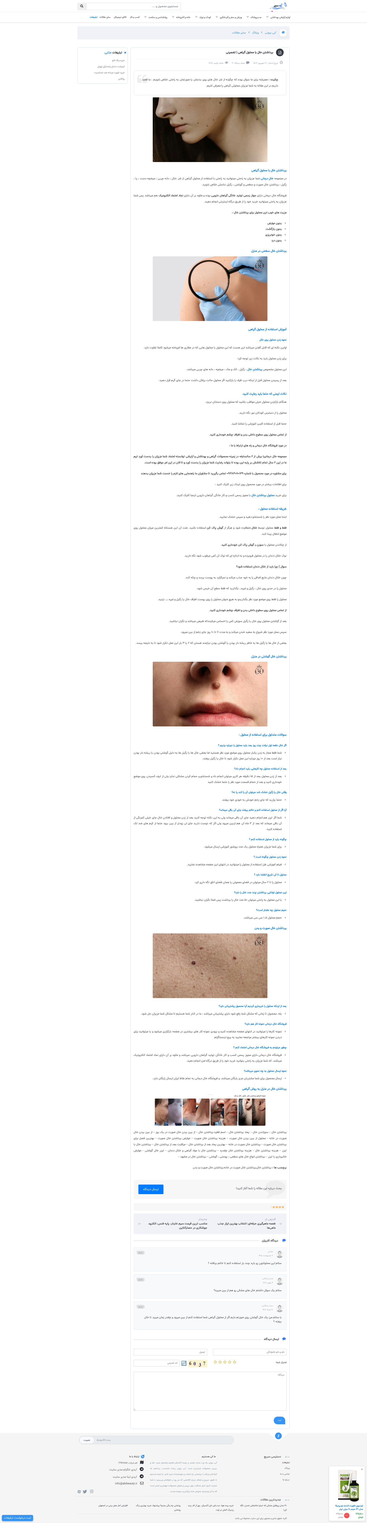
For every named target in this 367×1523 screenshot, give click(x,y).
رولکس (121, 78)
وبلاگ (255, 33)
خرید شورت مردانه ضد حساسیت (109, 72)
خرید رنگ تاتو (118, 60)
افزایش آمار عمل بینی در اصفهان (113, 1505)
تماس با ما (285, 1474)
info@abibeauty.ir (126, 1484)
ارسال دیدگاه (151, 1189)
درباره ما (286, 1479)
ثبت (279, 1420)
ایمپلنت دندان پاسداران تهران (111, 66)
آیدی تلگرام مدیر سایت (123, 1470)
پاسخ (141, 1252)
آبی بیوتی (270, 33)
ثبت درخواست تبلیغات (17, 1518)
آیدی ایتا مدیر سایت (125, 1477)
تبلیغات (286, 1462)
